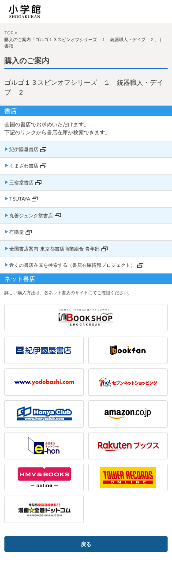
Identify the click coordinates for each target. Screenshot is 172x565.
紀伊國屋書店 (23, 149)
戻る (86, 544)
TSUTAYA (19, 198)
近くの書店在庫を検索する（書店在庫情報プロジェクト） (72, 265)
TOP (9, 32)
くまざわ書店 (23, 165)
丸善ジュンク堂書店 (31, 215)
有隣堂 (16, 232)
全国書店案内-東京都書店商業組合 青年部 (54, 248)
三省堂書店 (21, 182)
